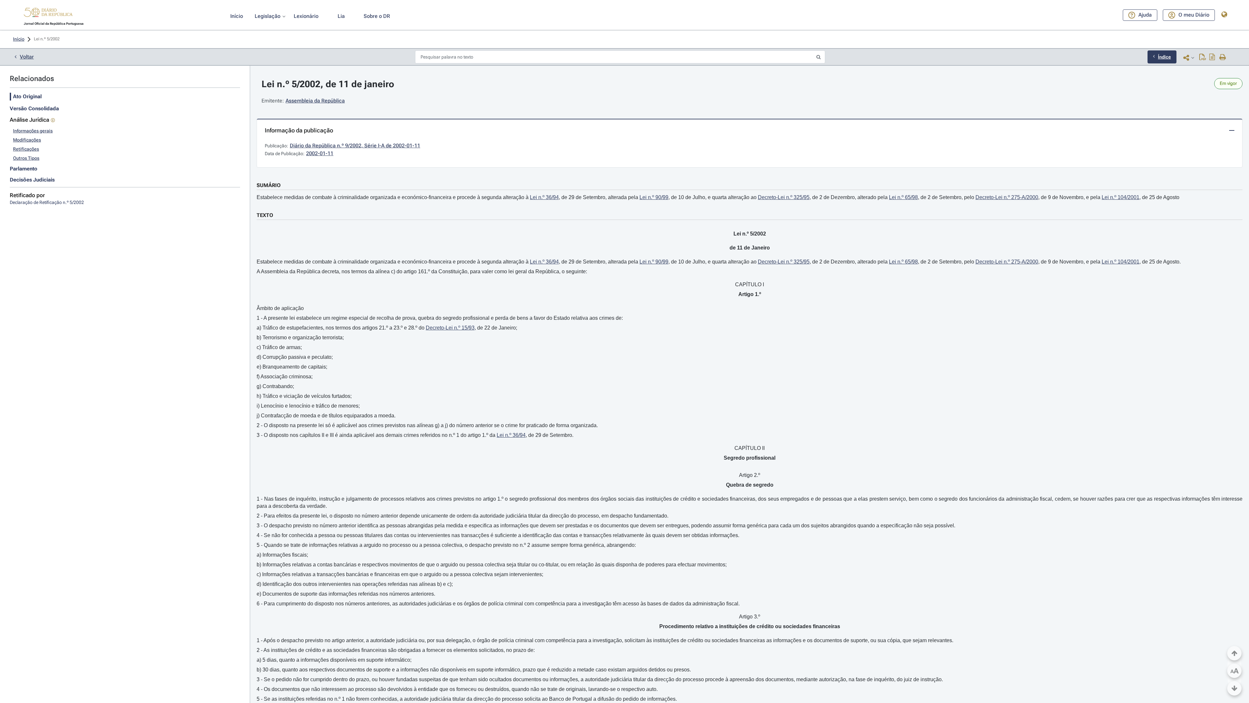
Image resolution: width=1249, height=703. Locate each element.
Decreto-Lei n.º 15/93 (450, 328)
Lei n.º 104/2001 (1120, 197)
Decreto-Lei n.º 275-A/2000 (1006, 197)
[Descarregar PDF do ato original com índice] (1212, 57)
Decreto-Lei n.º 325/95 (784, 197)
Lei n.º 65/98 (903, 197)
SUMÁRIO (269, 185)
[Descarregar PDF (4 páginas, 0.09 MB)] (1202, 57)
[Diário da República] (48, 14)
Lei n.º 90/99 (653, 197)
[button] (48, 13)
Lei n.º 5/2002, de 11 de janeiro (328, 84)
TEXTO (265, 215)
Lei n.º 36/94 (544, 197)
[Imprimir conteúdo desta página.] (1222, 57)
